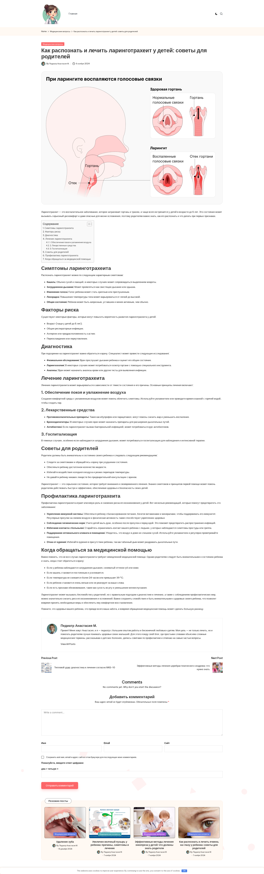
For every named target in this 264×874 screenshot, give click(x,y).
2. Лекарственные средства (63, 245)
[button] (68, 644)
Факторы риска (52, 231)
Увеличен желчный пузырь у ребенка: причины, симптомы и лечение (110, 845)
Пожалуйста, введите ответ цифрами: (62, 762)
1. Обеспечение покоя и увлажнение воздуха (70, 242)
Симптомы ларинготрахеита (59, 228)
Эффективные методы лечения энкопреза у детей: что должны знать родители (154, 845)
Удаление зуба (65, 841)
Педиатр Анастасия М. (79, 626)
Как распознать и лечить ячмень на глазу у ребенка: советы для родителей (199, 845)
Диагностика (51, 235)
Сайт (167, 743)
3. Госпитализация (58, 248)
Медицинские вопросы (53, 44)
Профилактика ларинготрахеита (61, 255)
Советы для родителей (57, 252)
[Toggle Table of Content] (88, 224)
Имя (43, 743)
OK (184, 871)
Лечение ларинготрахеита (58, 238)
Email (107, 743)
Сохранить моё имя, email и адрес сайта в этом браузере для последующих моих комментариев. (91, 757)
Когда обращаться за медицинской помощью (68, 259)
